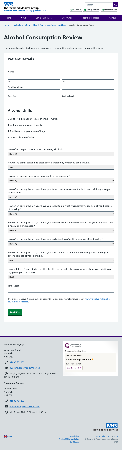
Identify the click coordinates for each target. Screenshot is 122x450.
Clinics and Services (44, 18)
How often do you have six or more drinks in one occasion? (39, 176)
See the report (73, 368)
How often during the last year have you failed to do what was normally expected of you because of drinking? (60, 208)
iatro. (116, 436)
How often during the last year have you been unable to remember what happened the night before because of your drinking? (58, 254)
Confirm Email (68, 96)
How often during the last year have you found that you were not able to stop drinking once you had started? (59, 191)
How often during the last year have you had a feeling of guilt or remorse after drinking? (55, 239)
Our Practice (67, 18)
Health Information (90, 18)
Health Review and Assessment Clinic (49, 25)
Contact (112, 18)
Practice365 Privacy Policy (69, 439)
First (9, 81)
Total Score (13, 285)
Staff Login (74, 442)
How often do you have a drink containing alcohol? (35, 149)
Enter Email (12, 96)
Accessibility (74, 436)
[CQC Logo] (73, 347)
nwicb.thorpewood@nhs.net (25, 367)
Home (8, 18)
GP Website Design (103, 436)
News (23, 18)
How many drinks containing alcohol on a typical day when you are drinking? (49, 162)
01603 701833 (17, 362)
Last (63, 81)
